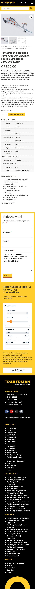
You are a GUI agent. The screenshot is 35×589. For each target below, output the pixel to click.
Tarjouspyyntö (8, 250)
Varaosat (9, 514)
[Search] (31, 8)
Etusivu (3, 46)
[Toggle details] (28, 330)
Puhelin (6, 241)
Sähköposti (7, 232)
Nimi (5, 223)
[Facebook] (7, 411)
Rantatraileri (9, 46)
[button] (32, 3)
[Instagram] (16, 411)
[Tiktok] (21, 411)
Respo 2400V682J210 (22, 170)
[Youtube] (12, 411)
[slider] (11, 321)
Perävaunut (10, 424)
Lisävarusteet (12, 474)
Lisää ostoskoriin (16, 114)
